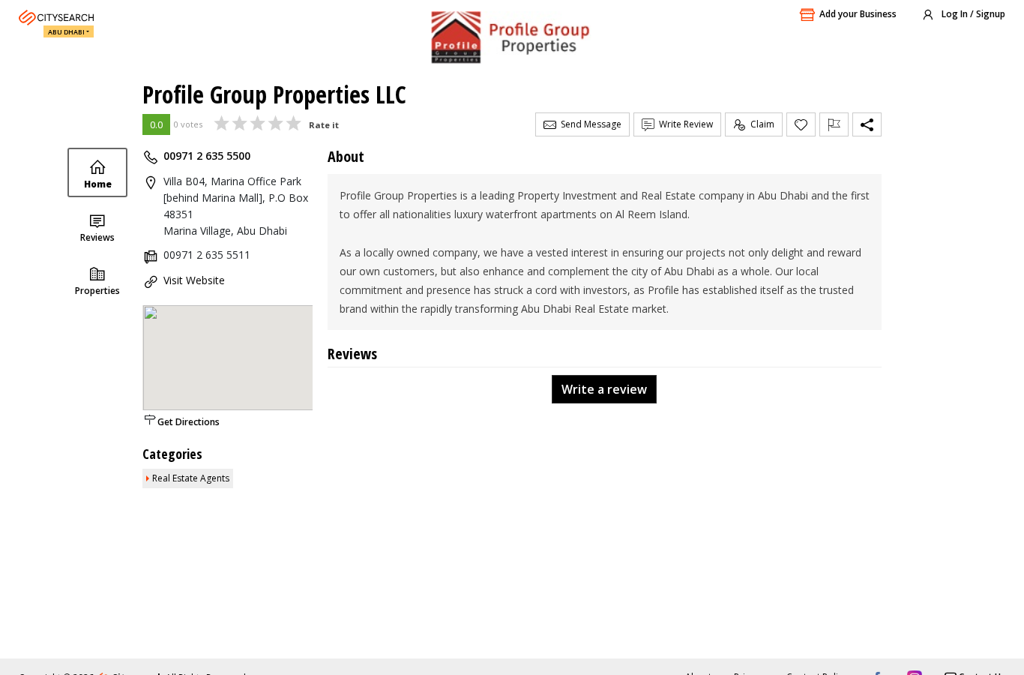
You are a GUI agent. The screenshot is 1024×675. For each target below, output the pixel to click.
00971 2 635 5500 (206, 155)
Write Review (683, 124)
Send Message (588, 124)
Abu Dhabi (66, 32)
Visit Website (194, 280)
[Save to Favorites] (801, 124)
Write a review (604, 389)
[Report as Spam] (834, 124)
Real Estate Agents (190, 478)
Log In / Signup (972, 14)
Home (98, 184)
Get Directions (188, 422)
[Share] (867, 124)
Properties (97, 290)
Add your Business (858, 14)
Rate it (324, 124)
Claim (760, 124)
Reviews (97, 237)
